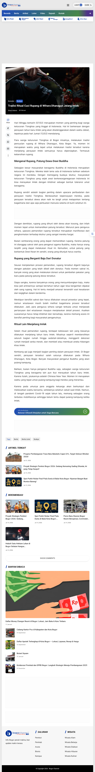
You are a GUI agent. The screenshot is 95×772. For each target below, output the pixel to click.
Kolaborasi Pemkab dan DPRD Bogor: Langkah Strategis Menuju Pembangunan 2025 (52, 665)
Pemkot (38, 738)
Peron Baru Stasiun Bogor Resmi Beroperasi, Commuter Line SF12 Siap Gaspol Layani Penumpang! (76, 517)
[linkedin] (67, 22)
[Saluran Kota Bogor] (10, 18)
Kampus (38, 756)
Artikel (25, 13)
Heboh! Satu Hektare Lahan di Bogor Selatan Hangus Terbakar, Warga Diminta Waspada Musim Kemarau (18, 545)
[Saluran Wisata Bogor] (83, 18)
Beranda (7, 13)
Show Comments (47, 558)
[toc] (92, 234)
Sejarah (52, 13)
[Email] (8, 148)
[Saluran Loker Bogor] (40, 18)
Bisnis (37, 751)
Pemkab (38, 742)
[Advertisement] (47, 42)
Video (42, 13)
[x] (8, 135)
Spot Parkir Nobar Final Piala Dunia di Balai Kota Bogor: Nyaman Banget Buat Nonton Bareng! (55, 480)
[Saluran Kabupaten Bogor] (25, 18)
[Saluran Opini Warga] (54, 18)
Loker (34, 13)
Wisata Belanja (71, 742)
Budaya (19, 101)
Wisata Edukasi (71, 747)
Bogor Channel (54, 769)
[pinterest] (47, 22)
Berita (16, 13)
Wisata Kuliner (71, 756)
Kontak (61, 13)
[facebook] (8, 128)
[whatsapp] (8, 141)
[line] (60, 22)
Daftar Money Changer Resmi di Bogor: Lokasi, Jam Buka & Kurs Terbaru (36, 621)
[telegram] (54, 22)
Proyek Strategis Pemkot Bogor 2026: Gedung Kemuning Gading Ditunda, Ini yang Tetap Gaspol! (55, 467)
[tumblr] (74, 22)
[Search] (68, 5)
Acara (37, 747)
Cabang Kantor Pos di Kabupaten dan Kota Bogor (37, 629)
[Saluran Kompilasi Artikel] (69, 18)
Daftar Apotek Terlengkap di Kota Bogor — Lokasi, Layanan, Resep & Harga (48, 641)
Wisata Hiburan (71, 751)
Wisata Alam (70, 738)
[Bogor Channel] (11, 5)
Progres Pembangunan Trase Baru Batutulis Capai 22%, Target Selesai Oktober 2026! (56, 455)
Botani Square (22, 653)
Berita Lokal (26, 439)
